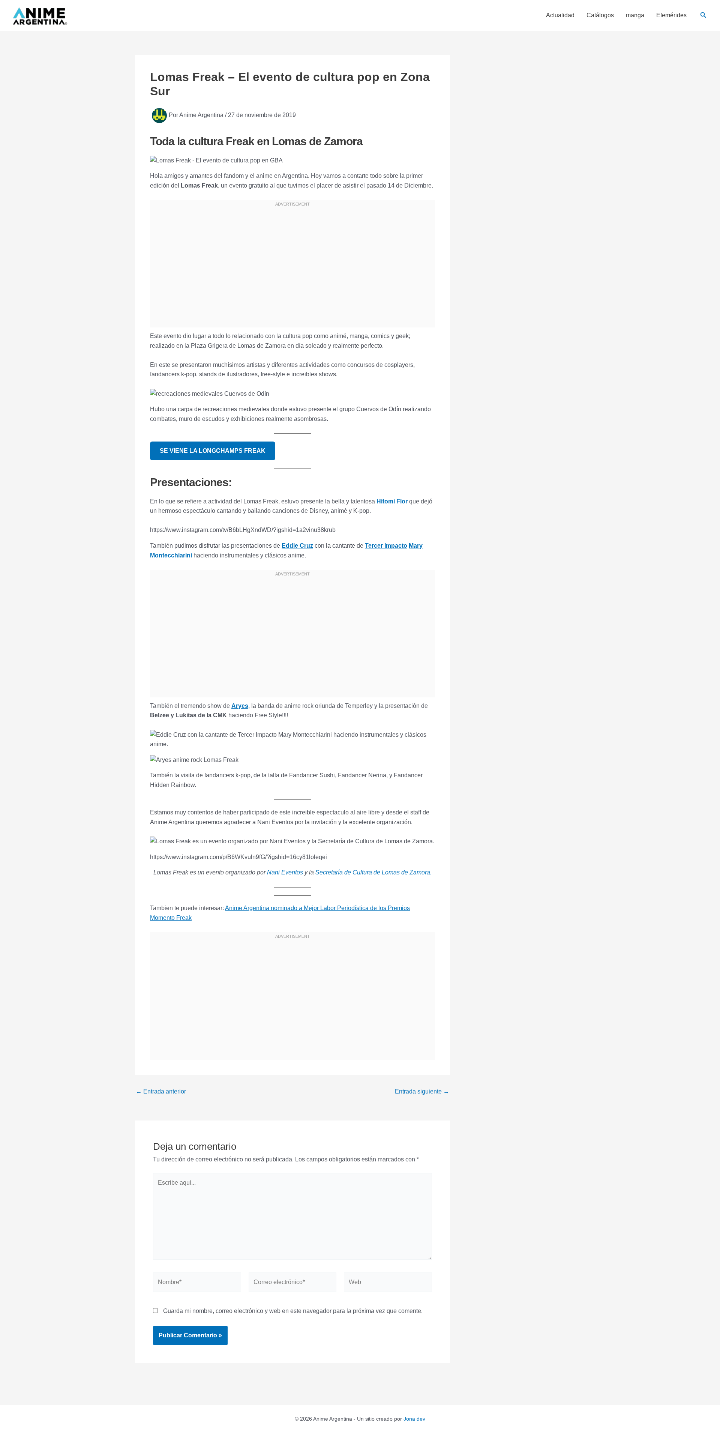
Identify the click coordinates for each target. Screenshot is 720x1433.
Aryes (239, 706)
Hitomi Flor (392, 501)
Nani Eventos (285, 872)
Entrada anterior (161, 1092)
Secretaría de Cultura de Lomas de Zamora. (373, 872)
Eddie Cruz (297, 545)
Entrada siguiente (422, 1092)
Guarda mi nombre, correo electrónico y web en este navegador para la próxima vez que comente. (293, 1311)
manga (635, 15)
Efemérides (671, 15)
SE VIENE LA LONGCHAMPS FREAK (213, 451)
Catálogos (600, 15)
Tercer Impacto (386, 545)
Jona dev (414, 1419)
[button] (703, 15)
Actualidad (560, 15)
